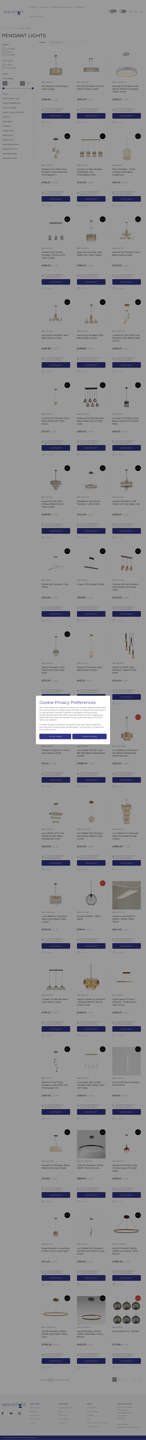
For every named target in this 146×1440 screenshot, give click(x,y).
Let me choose (55, 736)
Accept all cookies (89, 736)
